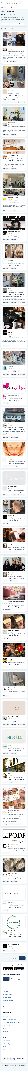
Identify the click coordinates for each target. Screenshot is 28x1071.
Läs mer (6, 979)
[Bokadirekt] (2, 2)
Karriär (5, 1028)
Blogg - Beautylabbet (9, 1019)
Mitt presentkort (8, 1000)
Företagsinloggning (16, 979)
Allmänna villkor (7, 1050)
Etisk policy (6, 1040)
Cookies (5, 1047)
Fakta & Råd (6, 1025)
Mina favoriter (7, 997)
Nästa (21, 958)
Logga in (5, 991)
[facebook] (10, 1058)
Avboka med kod (8, 1007)
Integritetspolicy (8, 1044)
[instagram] (4, 1058)
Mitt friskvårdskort (8, 1003)
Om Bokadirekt (7, 1016)
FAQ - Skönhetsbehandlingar (11, 1022)
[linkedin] (7, 1058)
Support (5, 1031)
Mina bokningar (7, 994)
